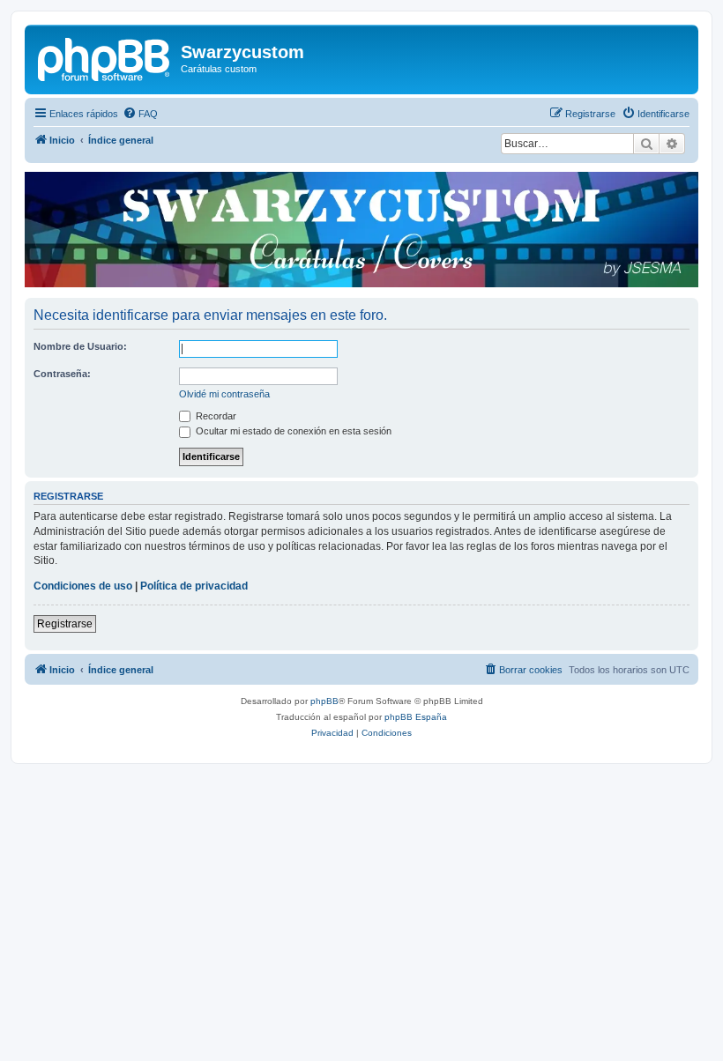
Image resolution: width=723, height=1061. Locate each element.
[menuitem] (140, 113)
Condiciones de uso (83, 586)
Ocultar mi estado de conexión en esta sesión (292, 431)
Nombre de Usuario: (80, 346)
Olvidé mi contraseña (224, 394)
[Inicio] (105, 57)
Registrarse (65, 624)
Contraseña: (62, 373)
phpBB (324, 701)
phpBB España (415, 717)
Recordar (214, 416)
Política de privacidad (194, 586)
